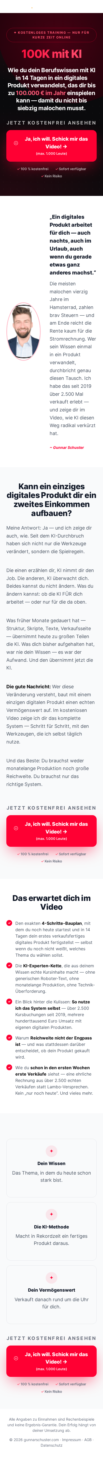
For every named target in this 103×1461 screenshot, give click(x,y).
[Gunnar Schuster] (22, 6)
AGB (88, 1439)
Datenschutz (52, 1445)
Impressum (71, 1439)
